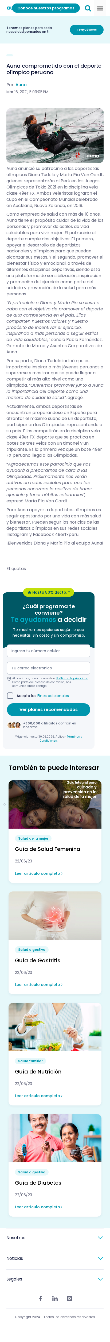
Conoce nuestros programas (45, 8)
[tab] (55, 1237)
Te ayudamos (87, 30)
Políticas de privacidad (72, 678)
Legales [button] (14, 1279)
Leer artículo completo (38, 873)
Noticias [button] (14, 1258)
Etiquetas (16, 569)
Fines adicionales (53, 695)
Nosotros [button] (15, 1238)
